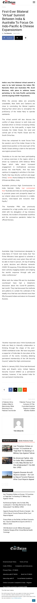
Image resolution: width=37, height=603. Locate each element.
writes (10, 178)
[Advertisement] (18, 61)
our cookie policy (16, 598)
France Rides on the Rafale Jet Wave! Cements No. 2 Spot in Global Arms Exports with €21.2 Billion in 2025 (18, 522)
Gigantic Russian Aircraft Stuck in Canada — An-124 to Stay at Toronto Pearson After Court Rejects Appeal (18, 513)
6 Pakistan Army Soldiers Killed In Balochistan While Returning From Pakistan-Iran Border (9, 406)
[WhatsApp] (20, 390)
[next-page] (6, 484)
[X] (15, 390)
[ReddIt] (25, 390)
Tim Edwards (8, 33)
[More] (25, 38)
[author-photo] (18, 428)
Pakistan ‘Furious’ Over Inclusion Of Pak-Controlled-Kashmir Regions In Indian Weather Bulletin (27, 406)
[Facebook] (11, 390)
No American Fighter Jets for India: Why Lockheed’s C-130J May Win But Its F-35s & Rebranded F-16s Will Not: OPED (24, 462)
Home (4, 7)
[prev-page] (3, 484)
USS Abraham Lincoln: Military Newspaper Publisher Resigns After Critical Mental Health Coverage (18, 530)
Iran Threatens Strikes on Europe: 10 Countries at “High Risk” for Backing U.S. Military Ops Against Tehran (18, 496)
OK (33, 600)
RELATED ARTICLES (9, 441)
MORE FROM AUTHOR (26, 441)
